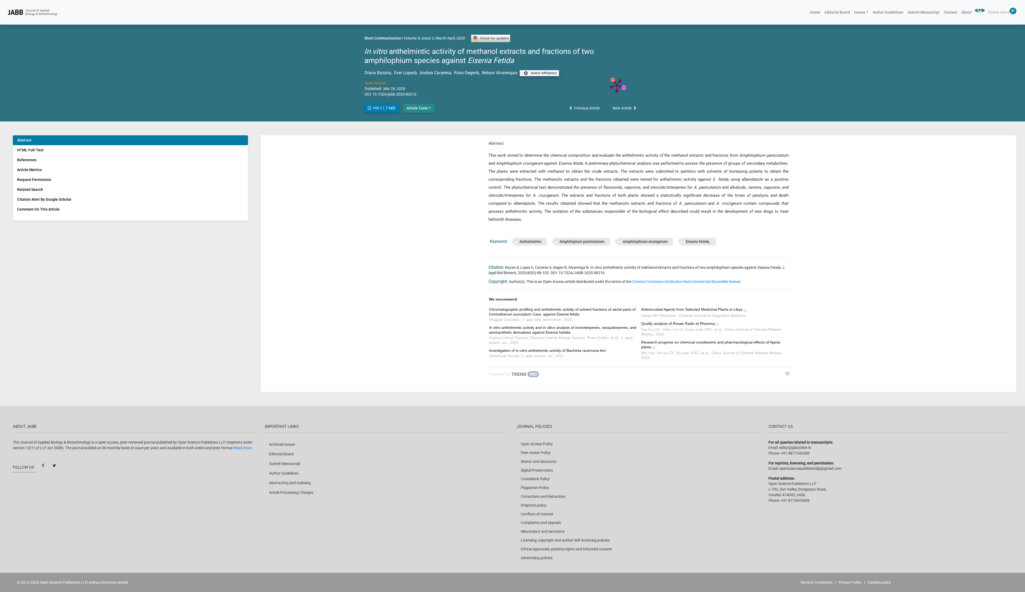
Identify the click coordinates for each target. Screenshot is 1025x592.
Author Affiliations (543, 73)
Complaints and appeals (541, 522)
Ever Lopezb (405, 72)
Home (816, 12)
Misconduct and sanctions (543, 531)
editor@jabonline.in (795, 447)
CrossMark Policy (535, 479)
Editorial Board (837, 12)
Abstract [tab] (24, 140)
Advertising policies (537, 558)
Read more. (243, 448)
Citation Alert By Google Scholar (44, 199)
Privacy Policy (849, 582)
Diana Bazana (378, 72)
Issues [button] (859, 12)
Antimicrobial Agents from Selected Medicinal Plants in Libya (692, 309)
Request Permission (34, 179)
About (966, 12)
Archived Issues (282, 444)
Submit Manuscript (924, 12)
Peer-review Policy (536, 453)
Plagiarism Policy (535, 488)
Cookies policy (879, 582)
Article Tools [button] (417, 108)
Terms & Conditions (816, 582)
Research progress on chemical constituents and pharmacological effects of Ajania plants (710, 344)
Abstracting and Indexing (290, 483)
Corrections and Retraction (543, 496)
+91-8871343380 (795, 453)
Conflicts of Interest (537, 514)
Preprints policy (533, 505)
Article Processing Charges (291, 492)
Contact (950, 12)
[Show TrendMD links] (787, 373)
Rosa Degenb (466, 72)
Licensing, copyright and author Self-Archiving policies (565, 540)
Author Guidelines (888, 12)
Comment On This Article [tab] (38, 209)
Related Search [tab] (30, 189)
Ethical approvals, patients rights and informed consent (566, 549)
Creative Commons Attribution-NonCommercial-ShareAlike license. (687, 281)
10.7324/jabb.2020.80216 (394, 94)
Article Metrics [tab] (29, 170)
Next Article (622, 108)
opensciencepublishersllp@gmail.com (810, 468)
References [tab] (27, 160)
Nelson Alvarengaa (499, 72)
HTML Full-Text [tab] (30, 150)
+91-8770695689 (795, 500)
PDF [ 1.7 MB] (383, 108)
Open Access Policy (537, 444)
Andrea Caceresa (435, 72)
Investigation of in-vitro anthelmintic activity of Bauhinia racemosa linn (547, 350)
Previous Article (587, 108)
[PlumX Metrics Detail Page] (617, 85)
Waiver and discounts (538, 461)
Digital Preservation (537, 470)
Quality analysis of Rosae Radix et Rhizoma (678, 323)
